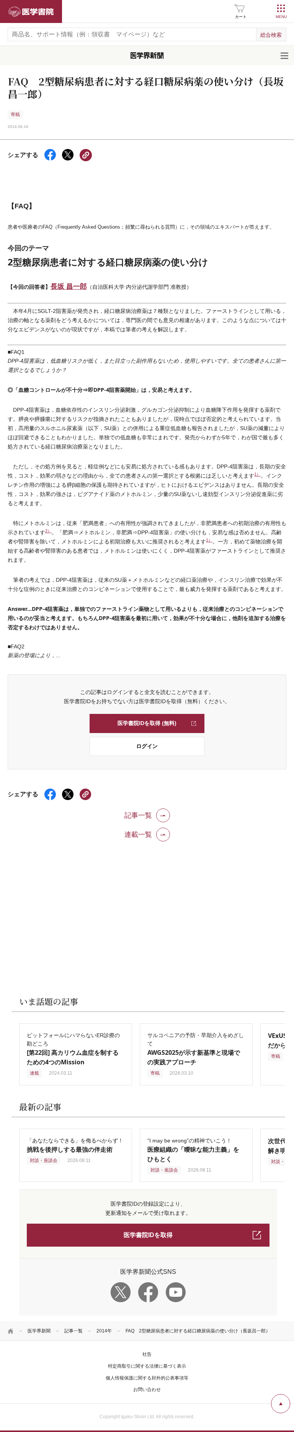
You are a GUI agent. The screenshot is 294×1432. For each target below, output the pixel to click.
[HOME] (11, 1330)
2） (48, 531)
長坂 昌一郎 (69, 286)
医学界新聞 (39, 1331)
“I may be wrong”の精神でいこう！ (193, 1149)
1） (257, 474)
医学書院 (31, 11)
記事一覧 (73, 1331)
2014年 (104, 1331)
